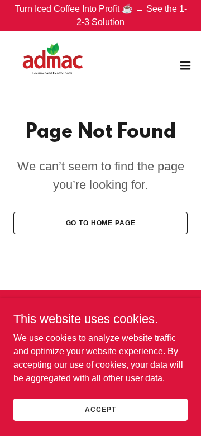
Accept (100, 409)
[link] (53, 65)
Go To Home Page (101, 223)
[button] (185, 65)
